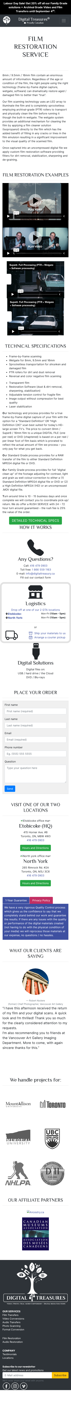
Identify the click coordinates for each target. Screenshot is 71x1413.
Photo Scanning (11, 1332)
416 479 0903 (38, 565)
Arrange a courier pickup (49, 637)
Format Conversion (13, 1336)
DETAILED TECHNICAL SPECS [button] (35, 521)
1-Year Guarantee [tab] (16, 900)
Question (10, 761)
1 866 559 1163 (41, 569)
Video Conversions (13, 1325)
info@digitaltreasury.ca (40, 573)
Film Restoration (11, 1344)
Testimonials (9, 1360)
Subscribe (60, 1381)
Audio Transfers (11, 1328)
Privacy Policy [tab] (41, 900)
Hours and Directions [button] (35, 848)
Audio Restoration (12, 1348)
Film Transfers (10, 1321)
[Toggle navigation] (63, 20)
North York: (15, 617)
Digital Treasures (33, 20)
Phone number (14, 747)
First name (11, 704)
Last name (11, 719)
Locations (8, 1364)
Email (8, 733)
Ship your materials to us (50, 633)
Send (10, 788)
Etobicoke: (15, 613)
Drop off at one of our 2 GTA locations (35, 609)
